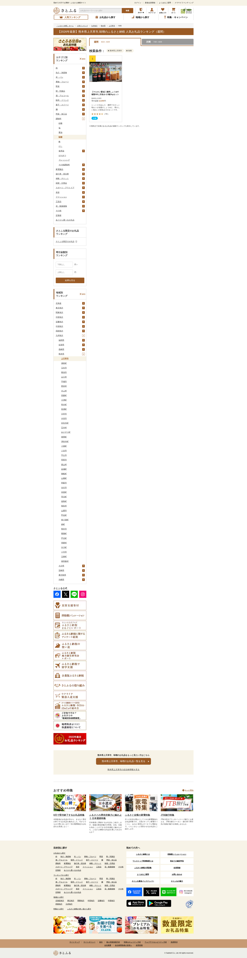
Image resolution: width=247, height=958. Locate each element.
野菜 (57, 86)
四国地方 (59, 331)
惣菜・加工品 (61, 114)
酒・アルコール (62, 96)
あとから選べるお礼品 (65, 220)
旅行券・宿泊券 (62, 174)
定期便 (58, 215)
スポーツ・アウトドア (65, 188)
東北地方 (59, 308)
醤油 (60, 132)
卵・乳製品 (60, 91)
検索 (127, 11)
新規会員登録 (150, 3)
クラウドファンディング (184, 3)
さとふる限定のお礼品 (65, 241)
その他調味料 (64, 165)
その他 (58, 211)
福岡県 (61, 340)
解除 (83, 59)
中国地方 (59, 326)
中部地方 (59, 317)
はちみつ (62, 155)
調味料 (58, 119)
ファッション (61, 197)
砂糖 (60, 123)
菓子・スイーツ (62, 105)
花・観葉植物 (61, 206)
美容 (57, 192)
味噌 (60, 137)
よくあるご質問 (165, 3)
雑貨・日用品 (61, 183)
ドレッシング (64, 160)
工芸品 (58, 201)
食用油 (61, 151)
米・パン (59, 77)
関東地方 (59, 312)
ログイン (137, 3)
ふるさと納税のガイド (141, 10)
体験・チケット (62, 178)
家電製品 (59, 169)
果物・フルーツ (62, 82)
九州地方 (59, 335)
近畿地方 (59, 322)
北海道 (58, 303)
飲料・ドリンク (62, 100)
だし (60, 146)
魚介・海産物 (61, 73)
